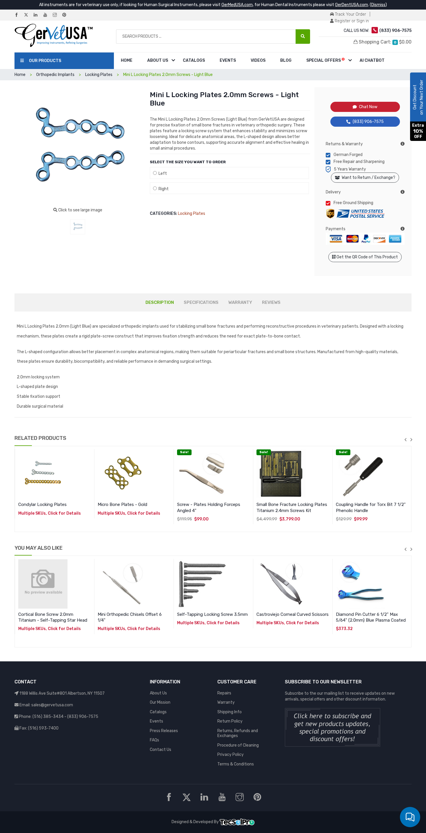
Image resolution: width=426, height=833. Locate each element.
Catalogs (194, 60)
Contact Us (160, 749)
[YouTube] (47, 15)
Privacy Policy (230, 754)
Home (126, 60)
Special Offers (324, 60)
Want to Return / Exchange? (367, 177)
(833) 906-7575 (368, 121)
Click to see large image (79, 210)
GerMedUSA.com (237, 4)
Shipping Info (229, 711)
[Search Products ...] (303, 36)
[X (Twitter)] (28, 15)
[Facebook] (18, 15)
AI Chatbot (372, 60)
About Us (157, 60)
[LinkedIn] (38, 15)
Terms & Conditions (235, 764)
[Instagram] (57, 15)
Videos (258, 60)
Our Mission (160, 702)
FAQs (154, 740)
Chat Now (368, 106)
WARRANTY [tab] (240, 302)
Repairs (224, 693)
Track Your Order (350, 14)
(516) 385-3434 (47, 716)
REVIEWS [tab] (271, 302)
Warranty (226, 702)
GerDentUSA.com (351, 4)
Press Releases (164, 730)
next (411, 439)
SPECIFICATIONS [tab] (201, 302)
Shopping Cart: (385, 42)
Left (162, 173)
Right (163, 188)
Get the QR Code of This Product (367, 257)
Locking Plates (191, 213)
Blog (286, 60)
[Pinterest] (66, 15)
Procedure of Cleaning (238, 745)
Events (228, 60)
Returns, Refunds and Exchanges (237, 733)
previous (405, 439)
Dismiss (378, 4)
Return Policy (230, 721)
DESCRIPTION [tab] (159, 302)
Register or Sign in (351, 21)
